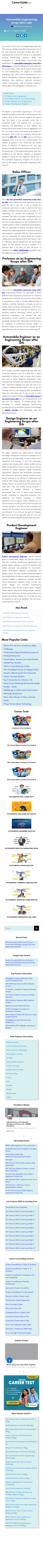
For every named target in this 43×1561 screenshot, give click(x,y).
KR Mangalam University (14, 1054)
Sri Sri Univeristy (11, 1074)
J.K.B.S (8, 1097)
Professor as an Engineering (15, 96)
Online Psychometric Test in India (17, 1478)
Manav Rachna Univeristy (15, 1062)
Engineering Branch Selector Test (18, 1312)
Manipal (9, 1085)
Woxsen (9, 1089)
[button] (17, 35)
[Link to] (21, 723)
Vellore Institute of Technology (16, 1050)
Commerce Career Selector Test (17, 1316)
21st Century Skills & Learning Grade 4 (20, 1244)
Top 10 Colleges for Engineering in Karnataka (16, 617)
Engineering (28, 26)
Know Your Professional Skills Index (18, 1325)
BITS (11, 137)
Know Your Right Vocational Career (18, 1333)
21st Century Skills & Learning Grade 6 (20, 1236)
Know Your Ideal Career (14, 1304)
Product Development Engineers (14, 556)
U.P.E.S (8, 1077)
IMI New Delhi (11, 1093)
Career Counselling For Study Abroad (19, 1292)
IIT (15, 137)
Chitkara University (12, 1066)
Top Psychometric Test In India (16, 1474)
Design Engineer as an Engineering (18, 101)
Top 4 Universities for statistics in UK (18, 680)
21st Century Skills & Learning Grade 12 (20, 1211)
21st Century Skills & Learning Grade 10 (20, 1219)
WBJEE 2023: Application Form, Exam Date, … (21, 1145)
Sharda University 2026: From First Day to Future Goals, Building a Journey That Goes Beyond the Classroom (20, 944)
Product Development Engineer (16, 104)
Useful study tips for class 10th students (19, 1425)
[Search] (36, 928)
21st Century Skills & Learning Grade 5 (20, 1240)
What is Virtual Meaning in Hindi (16, 666)
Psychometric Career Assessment (18, 1300)
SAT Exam (9, 1160)
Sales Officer (9, 93)
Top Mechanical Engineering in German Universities (18, 621)
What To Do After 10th (14, 1308)
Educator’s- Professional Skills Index (19, 1329)
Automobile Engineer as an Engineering (19, 99)
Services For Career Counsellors (17, 1288)
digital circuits (11, 410)
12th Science (18, 26)
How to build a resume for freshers (17, 1488)
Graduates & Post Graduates (16, 1207)
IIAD (7, 1081)
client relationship (21, 250)
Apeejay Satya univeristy (14, 1070)
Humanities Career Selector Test (17, 1321)
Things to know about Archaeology (18, 704)
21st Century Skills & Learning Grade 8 (20, 1228)
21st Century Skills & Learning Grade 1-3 (20, 1248)
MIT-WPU (9, 1058)
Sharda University (12, 1042)
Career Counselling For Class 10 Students (21, 1264)
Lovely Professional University (16, 1046)
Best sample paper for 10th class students (20, 1452)
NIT (25, 137)
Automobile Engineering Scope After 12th (15, 613)
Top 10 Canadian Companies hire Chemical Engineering (19, 626)
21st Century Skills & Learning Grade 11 (20, 1215)
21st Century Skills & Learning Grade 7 (20, 1232)
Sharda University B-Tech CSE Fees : (18, 1006)
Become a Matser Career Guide (17, 1296)
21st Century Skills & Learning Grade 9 (20, 1224)
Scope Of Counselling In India (16, 1448)
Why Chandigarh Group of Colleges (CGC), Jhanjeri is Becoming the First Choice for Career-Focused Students (21, 672)
